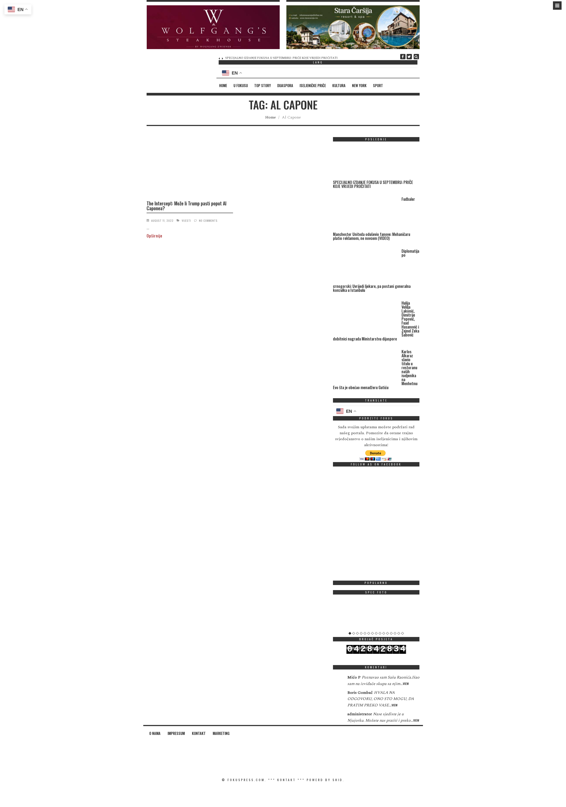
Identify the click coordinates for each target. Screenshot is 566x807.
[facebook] (402, 56)
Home (223, 85)
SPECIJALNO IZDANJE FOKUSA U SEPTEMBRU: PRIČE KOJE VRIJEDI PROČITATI (373, 184)
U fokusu (240, 85)
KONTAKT (286, 779)
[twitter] (409, 56)
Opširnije (154, 236)
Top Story (262, 85)
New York (359, 85)
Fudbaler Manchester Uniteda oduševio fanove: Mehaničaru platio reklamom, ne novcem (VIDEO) (289, 58)
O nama (155, 733)
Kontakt (199, 733)
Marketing (221, 733)
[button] (213, 27)
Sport (378, 85)
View (406, 683)
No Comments (208, 220)
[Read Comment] (338, 680)
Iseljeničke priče (313, 85)
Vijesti (186, 220)
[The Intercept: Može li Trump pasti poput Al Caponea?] (190, 166)
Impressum (176, 733)
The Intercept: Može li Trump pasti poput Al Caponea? (186, 206)
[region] (213, 27)
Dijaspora (285, 85)
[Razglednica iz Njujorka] (376, 614)
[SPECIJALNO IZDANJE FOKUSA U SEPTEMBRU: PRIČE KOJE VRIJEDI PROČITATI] (366, 162)
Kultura (339, 85)
